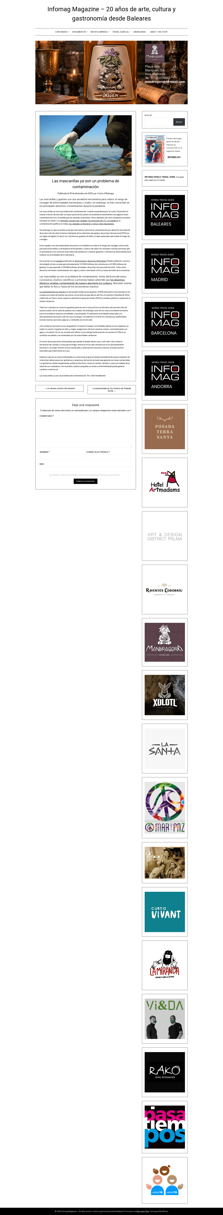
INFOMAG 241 (174, 157)
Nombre (45, 452)
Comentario (46, 416)
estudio (59, 261)
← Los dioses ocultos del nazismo (59, 388)
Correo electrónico (98, 452)
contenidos (61, 32)
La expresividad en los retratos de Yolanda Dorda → (112, 389)
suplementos (79, 32)
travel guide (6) (120, 32)
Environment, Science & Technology (90, 261)
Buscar (148, 115)
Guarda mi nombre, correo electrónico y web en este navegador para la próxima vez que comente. (86, 475)
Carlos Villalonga (105, 193)
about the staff (159, 32)
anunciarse (139, 32)
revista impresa (99, 32)
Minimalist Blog (143, 1211)
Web (41, 464)
